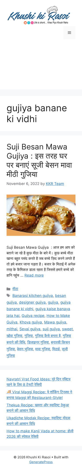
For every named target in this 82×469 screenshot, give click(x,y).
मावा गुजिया (42, 349)
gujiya (53, 302)
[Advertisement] (41, 67)
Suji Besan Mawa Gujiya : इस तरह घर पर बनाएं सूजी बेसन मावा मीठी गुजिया (39, 160)
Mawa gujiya (55, 322)
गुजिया (28, 336)
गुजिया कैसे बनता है (48, 336)
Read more (34, 275)
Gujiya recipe (33, 315)
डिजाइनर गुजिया (38, 342)
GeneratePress (41, 462)
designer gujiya (32, 302)
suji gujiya (51, 329)
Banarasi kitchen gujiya (32, 295)
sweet (67, 329)
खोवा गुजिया (14, 336)
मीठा (15, 289)
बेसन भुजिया (25, 349)
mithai (12, 329)
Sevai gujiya (29, 329)
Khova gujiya (31, 322)
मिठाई (56, 349)
